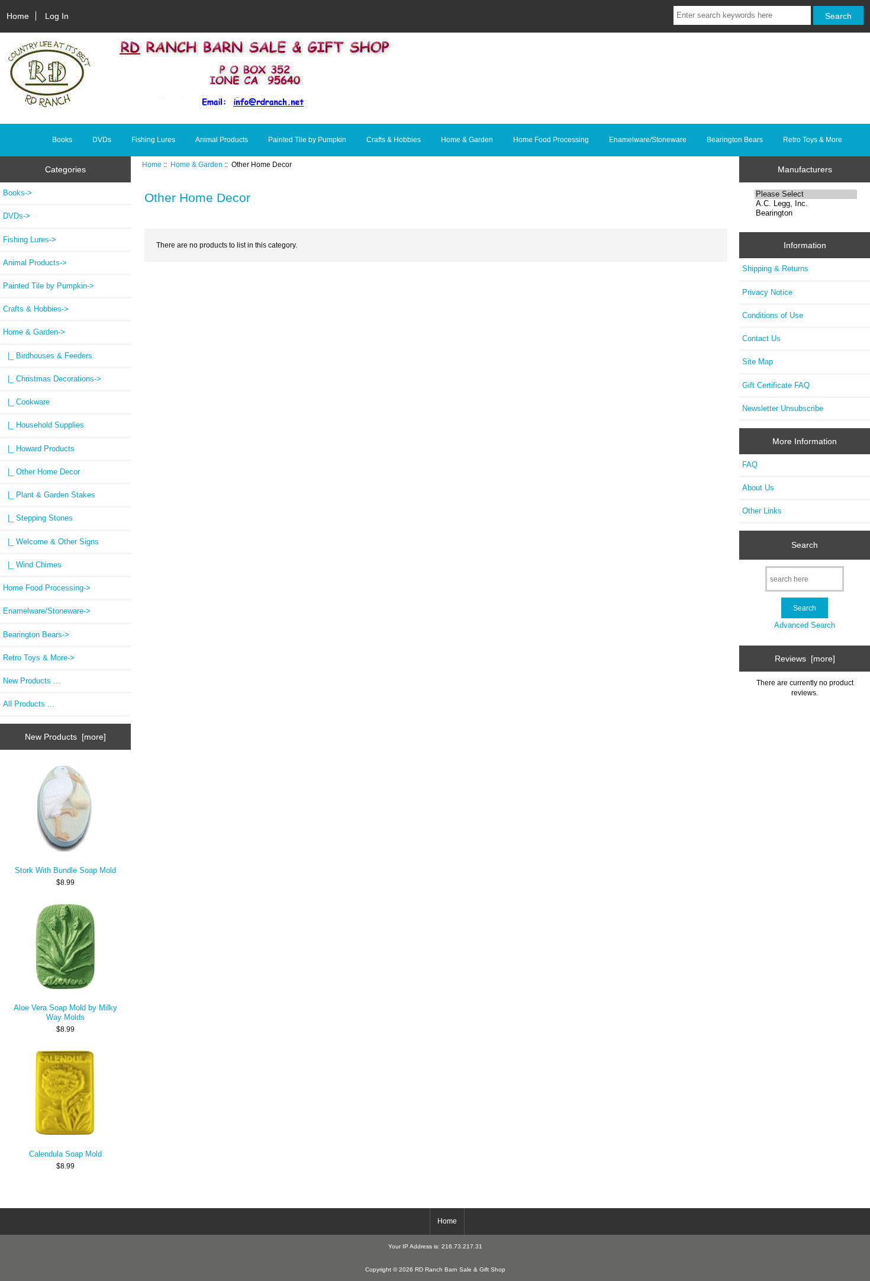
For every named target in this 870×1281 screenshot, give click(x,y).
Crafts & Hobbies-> (36, 308)
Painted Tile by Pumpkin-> (48, 285)
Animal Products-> (35, 262)
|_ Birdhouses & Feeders (47, 355)
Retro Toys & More (812, 140)
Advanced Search (804, 625)
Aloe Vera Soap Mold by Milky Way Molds (65, 1012)
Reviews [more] (805, 658)
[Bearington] (806, 213)
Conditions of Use (772, 315)
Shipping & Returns (775, 268)
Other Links (762, 510)
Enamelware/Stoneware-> (47, 610)
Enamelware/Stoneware (648, 140)
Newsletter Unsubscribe (782, 408)
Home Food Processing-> (47, 587)
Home (18, 16)
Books (62, 140)
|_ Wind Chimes (32, 564)
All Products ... (28, 703)
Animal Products (221, 140)
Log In (57, 16)
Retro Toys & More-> (39, 657)
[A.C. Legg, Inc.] (806, 203)
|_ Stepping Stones (38, 517)
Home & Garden (196, 164)
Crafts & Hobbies (393, 140)
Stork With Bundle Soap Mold (65, 870)
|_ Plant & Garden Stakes (49, 494)
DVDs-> (16, 215)
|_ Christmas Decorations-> (52, 378)
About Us (758, 487)
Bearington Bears (735, 140)
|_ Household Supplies (43, 424)
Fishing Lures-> (29, 239)
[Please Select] (806, 194)
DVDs (101, 140)
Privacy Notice (767, 292)
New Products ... (31, 680)
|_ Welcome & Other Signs (51, 541)
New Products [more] (65, 736)
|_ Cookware (26, 401)
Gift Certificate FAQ (776, 385)
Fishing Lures (153, 140)
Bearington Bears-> (36, 634)
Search (804, 545)
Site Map (757, 361)
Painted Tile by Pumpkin (307, 140)
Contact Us (761, 338)
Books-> (17, 192)
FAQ (750, 464)
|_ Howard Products (39, 448)
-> (34, 332)
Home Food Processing (551, 140)
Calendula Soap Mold (65, 1154)
